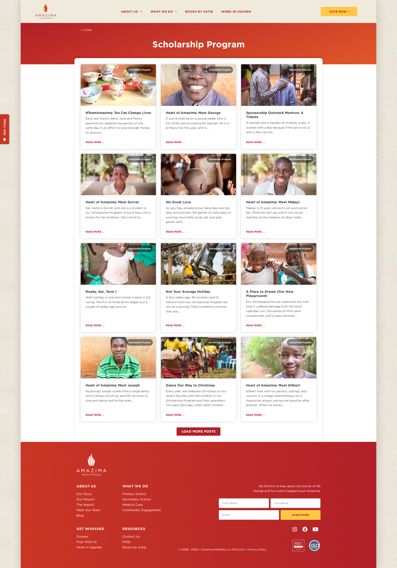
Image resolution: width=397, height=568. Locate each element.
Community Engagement (141, 510)
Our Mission (85, 499)
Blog (80, 515)
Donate (82, 536)
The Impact (85, 505)
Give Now (338, 11)
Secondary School (136, 499)
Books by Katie (199, 11)
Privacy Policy (257, 549)
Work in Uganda (236, 11)
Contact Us (131, 536)
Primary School (134, 494)
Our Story (84, 494)
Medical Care (132, 505)
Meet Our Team (88, 510)
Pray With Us (87, 542)
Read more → (95, 142)
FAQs (126, 542)
